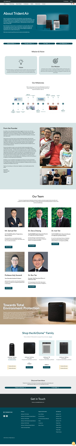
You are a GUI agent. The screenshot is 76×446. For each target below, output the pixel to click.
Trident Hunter (59, 432)
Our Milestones (63, 43)
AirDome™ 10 (58, 414)
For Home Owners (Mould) (43, 418)
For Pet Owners (41, 416)
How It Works (41, 414)
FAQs (39, 420)
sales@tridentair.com (40, 402)
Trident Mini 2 (58, 427)
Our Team (45, 43)
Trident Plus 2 (58, 425)
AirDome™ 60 (58, 418)
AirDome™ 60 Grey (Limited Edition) (28, 425)
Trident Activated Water (25, 427)
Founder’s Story (28, 43)
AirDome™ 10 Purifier (25, 414)
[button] (71, 4)
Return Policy (41, 425)
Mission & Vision (11, 43)
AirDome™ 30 (58, 416)
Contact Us (40, 423)
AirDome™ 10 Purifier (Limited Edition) (28, 416)
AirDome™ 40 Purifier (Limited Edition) (28, 420)
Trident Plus (58, 423)
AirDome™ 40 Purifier (25, 418)
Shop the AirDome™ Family (38, 333)
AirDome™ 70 (58, 420)
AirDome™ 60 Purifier (25, 423)
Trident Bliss (58, 429)
